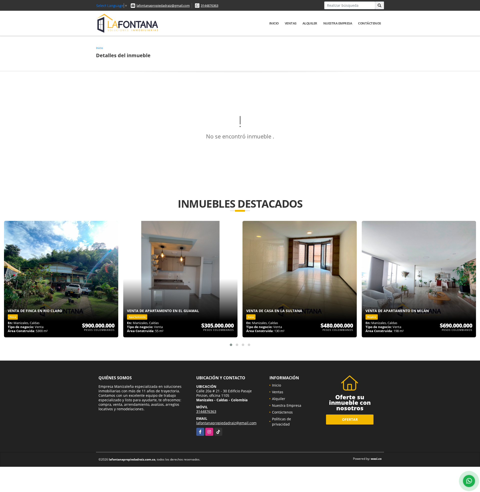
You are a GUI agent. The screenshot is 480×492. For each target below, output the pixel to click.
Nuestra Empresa (337, 23)
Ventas (290, 23)
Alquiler (309, 23)
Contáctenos (369, 23)
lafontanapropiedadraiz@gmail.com (163, 5)
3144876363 (209, 5)
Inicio (274, 23)
